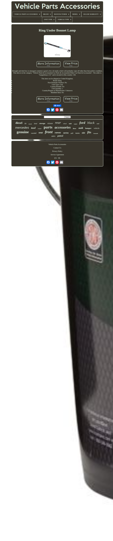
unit (70, 123)
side (83, 133)
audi (80, 128)
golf (72, 133)
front (49, 132)
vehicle (96, 128)
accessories (63, 127)
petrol (60, 136)
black (90, 122)
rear (58, 122)
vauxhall (33, 133)
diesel (18, 122)
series (66, 133)
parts (48, 127)
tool (33, 127)
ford (82, 122)
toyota (77, 133)
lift (25, 123)
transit (30, 124)
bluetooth (95, 133)
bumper (88, 128)
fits (89, 132)
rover (58, 132)
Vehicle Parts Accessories (57, 144)
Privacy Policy (57, 151)
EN (55, 158)
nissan (50, 123)
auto (53, 136)
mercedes (22, 127)
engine (75, 124)
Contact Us (57, 148)
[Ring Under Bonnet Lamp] (57, 46)
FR (59, 158)
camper (39, 128)
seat (41, 132)
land (35, 123)
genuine (23, 132)
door (74, 128)
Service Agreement (57, 155)
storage (42, 123)
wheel (65, 123)
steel (98, 123)
